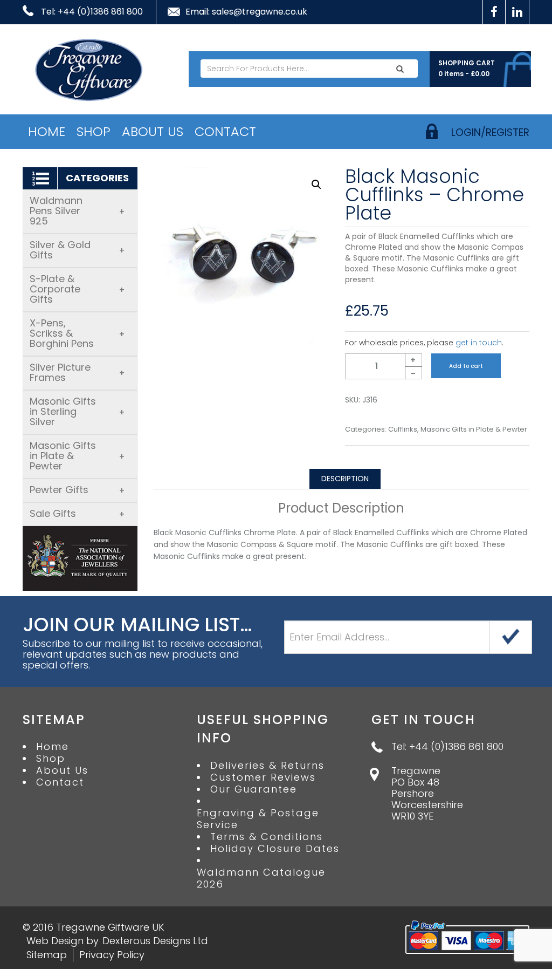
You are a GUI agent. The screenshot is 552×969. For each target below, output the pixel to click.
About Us (152, 131)
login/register (490, 132)
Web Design (55, 940)
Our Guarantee (253, 789)
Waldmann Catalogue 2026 (261, 878)
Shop (94, 131)
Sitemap (46, 954)
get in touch (479, 342)
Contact (225, 131)
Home (46, 131)
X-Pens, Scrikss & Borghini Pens (77, 333)
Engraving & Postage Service (258, 819)
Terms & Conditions (266, 837)
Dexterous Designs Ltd (155, 940)
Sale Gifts (77, 513)
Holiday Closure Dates (275, 849)
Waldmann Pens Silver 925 (77, 211)
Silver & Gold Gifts (77, 250)
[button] (316, 184)
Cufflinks (402, 429)
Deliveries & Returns (267, 766)
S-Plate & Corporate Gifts (77, 289)
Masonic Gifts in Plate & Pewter (77, 456)
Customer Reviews (263, 777)
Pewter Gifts (77, 489)
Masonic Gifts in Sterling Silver (77, 411)
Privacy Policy (111, 954)
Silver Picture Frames (77, 372)
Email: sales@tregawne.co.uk (246, 12)
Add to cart (466, 366)
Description (345, 478)
